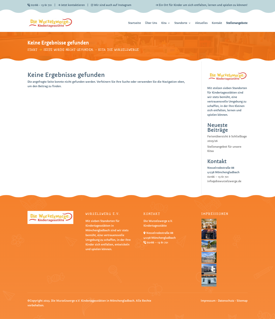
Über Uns (151, 23)
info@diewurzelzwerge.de (224, 181)
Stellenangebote (237, 23)
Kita (163, 23)
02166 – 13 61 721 (218, 176)
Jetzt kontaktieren (73, 5)
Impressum (208, 300)
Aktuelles (201, 23)
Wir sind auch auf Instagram (112, 5)
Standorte (180, 23)
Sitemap (242, 300)
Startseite (134, 23)
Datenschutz (226, 300)
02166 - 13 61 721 (41, 5)
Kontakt (217, 23)
